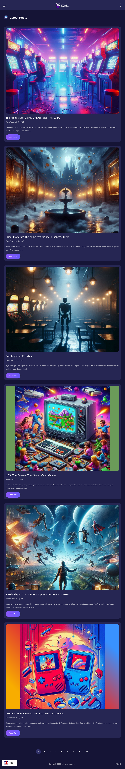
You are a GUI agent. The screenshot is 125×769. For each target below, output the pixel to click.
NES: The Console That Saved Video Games (31, 475)
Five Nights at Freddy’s (19, 356)
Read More (13, 137)
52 (87, 752)
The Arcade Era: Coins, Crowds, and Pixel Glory (33, 117)
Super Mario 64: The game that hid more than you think (37, 237)
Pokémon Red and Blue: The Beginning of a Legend (35, 713)
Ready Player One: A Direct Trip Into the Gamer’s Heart (37, 594)
